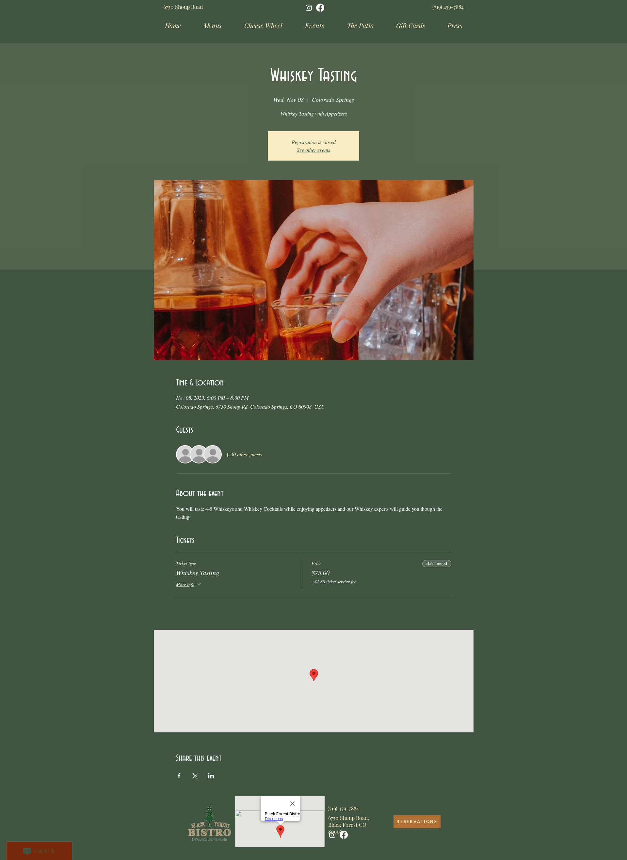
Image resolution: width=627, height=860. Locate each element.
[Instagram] (309, 8)
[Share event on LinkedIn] (211, 775)
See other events (313, 149)
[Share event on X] (195, 775)
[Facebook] (320, 8)
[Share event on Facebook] (179, 775)
